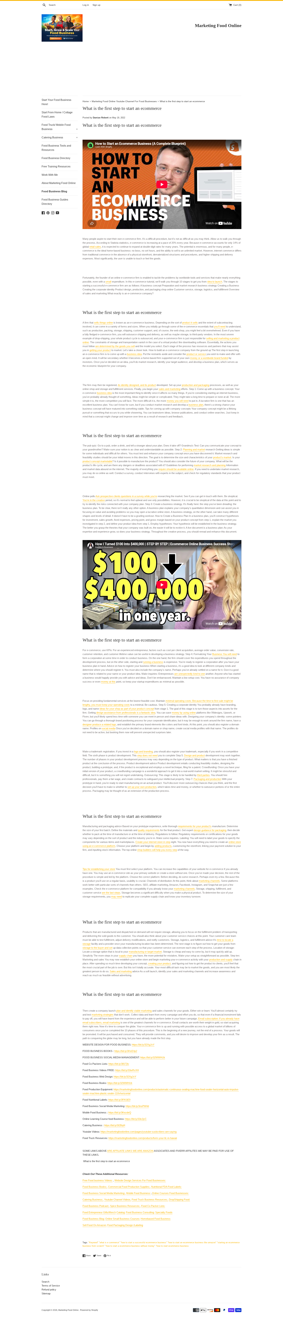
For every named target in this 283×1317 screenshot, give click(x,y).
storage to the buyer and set (97, 947)
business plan (196, 404)
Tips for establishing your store (99, 869)
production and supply (221, 959)
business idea (134, 354)
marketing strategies (102, 1014)
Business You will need (224, 654)
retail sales (95, 246)
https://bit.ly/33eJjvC (136, 1118)
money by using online (184, 712)
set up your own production (142, 786)
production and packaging (195, 385)
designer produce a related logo (99, 724)
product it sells (190, 322)
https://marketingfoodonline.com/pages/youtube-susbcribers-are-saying (139, 1131)
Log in (86, 5)
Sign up (96, 5)
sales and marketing (169, 389)
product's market (222, 457)
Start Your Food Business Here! (56, 102)
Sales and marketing (121, 971)
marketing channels (209, 880)
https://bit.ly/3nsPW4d (137, 1106)
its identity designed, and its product (137, 385)
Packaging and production (207, 779)
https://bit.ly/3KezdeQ (119, 1112)
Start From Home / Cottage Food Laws (57, 114)
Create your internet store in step (152, 842)
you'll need (219, 326)
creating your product (159, 963)
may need (116, 896)
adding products (163, 845)
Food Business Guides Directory (55, 201)
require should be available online (176, 469)
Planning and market (194, 449)
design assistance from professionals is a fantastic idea (125, 712)
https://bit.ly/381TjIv (118, 1063)
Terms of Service (51, 1285)
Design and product (194, 755)
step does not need (147, 755)
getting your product (100, 350)
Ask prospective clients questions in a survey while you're (126, 496)
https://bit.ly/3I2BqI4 (114, 1125)
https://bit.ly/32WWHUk (152, 1057)
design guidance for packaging (210, 830)
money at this (108, 681)
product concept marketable (97, 461)
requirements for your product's (194, 826)
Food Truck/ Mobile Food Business (60, 127)
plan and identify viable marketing (134, 1010)
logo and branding (143, 751)
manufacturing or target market (145, 951)
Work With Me (50, 174)
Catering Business (60, 137)
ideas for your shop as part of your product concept (127, 708)
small (108, 281)
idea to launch (214, 281)
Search (45, 1281)
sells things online (103, 322)
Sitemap (46, 1293)
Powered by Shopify (89, 1310)
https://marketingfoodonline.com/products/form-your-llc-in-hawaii (142, 1138)
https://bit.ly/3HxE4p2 (125, 1051)
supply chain (125, 955)
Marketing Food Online (68, 1310)
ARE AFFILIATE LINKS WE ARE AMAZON (130, 1150)
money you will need (178, 400)
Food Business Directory (56, 158)
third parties (203, 775)
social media (108, 728)
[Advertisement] (141, 71)
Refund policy (49, 1289)
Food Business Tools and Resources (56, 147)
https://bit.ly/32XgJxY (143, 1044)
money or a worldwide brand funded (209, 358)
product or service (196, 354)
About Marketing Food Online (59, 183)
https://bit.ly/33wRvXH (127, 1070)
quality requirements (149, 830)
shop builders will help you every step (157, 849)
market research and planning (210, 465)
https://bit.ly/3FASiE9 (119, 1099)
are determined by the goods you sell (115, 346)
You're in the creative (94, 500)
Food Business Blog (54, 191)
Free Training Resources (56, 166)
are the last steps (111, 892)
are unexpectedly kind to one (189, 673)
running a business (153, 662)
